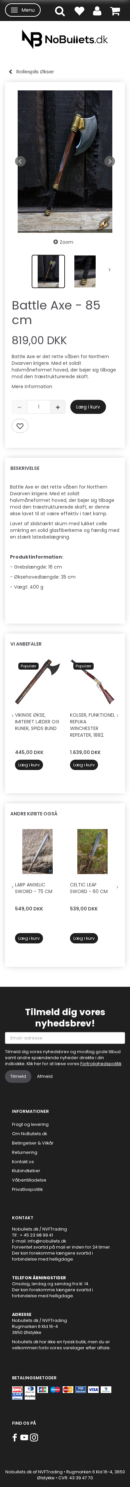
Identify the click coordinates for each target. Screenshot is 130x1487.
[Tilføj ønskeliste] (20, 426)
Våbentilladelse (29, 1180)
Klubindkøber (26, 1171)
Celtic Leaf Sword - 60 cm (89, 888)
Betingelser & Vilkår (33, 1143)
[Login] (97, 10)
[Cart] (115, 10)
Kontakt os (23, 1162)
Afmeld (45, 1076)
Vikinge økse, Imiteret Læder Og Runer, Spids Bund (37, 722)
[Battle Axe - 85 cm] (65, 161)
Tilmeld (18, 1076)
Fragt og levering (30, 1124)
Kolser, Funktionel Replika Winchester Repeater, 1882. (92, 725)
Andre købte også (33, 813)
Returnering (24, 1152)
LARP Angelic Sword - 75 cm (33, 888)
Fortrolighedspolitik (100, 1063)
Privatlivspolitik (27, 1189)
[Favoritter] (79, 10)
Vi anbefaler (26, 644)
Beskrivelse (24, 468)
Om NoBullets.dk (29, 1134)
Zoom (66, 242)
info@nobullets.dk (47, 1241)
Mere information (32, 386)
